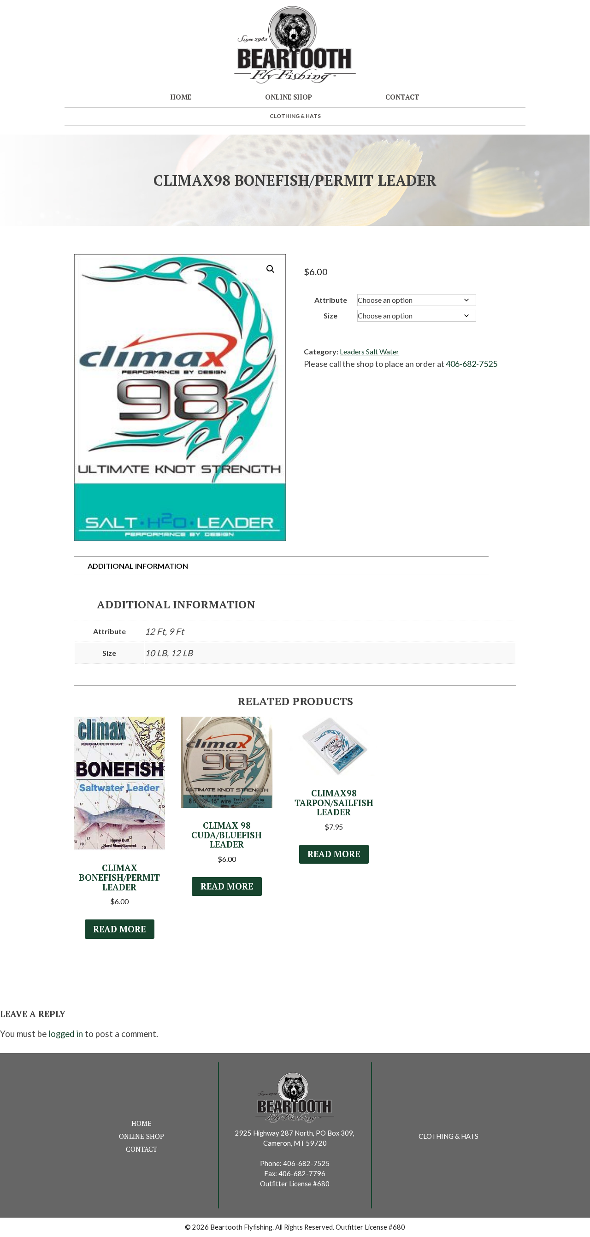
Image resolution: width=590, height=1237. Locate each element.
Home (181, 97)
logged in (65, 1034)
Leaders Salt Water (369, 351)
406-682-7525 (471, 364)
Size (330, 315)
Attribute (330, 299)
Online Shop (288, 97)
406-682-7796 (301, 1174)
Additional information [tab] (138, 565)
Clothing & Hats (295, 115)
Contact (402, 97)
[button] (270, 269)
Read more (119, 929)
